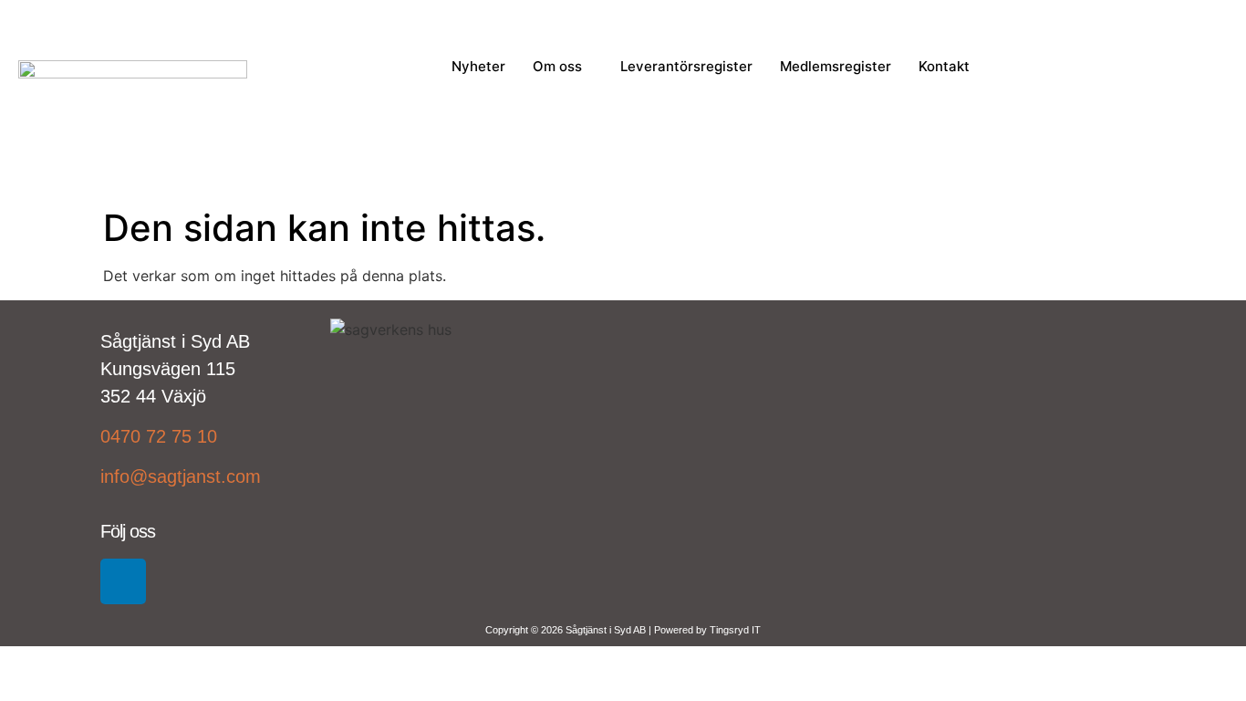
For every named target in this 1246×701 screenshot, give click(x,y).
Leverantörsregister (686, 66)
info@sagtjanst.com (180, 476)
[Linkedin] (123, 581)
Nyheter (478, 66)
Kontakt (944, 66)
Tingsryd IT (735, 629)
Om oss (557, 66)
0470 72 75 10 (158, 436)
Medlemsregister (835, 66)
